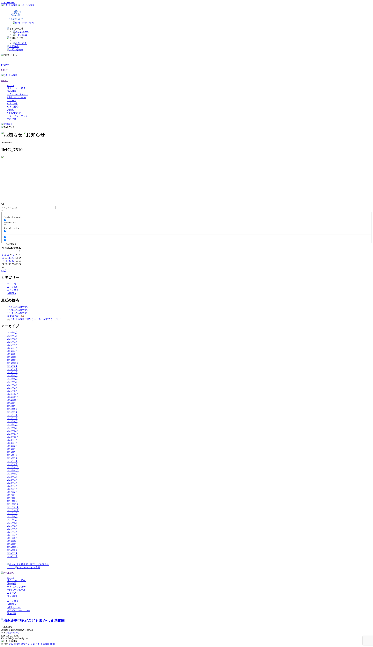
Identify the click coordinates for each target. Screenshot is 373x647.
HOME (10, 85)
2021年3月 (12, 532)
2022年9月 (12, 476)
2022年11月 (13, 470)
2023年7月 (12, 446)
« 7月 (3, 270)
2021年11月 (13, 507)
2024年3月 (12, 421)
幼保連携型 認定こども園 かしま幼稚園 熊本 (32, 644)
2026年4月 (12, 345)
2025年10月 (13, 363)
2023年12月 (13, 430)
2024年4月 (12, 418)
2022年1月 (12, 501)
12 (8, 257)
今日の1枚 (12, 103)
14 (14, 257)
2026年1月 (12, 354)
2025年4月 (12, 381)
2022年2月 (12, 498)
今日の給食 (13, 106)
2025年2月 (12, 388)
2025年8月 (12, 369)
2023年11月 (13, 434)
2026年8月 (12, 332)
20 (11, 261)
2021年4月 (12, 529)
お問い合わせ (14, 113)
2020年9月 (12, 550)
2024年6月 (12, 412)
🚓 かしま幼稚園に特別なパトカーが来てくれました (34, 319)
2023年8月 (12, 443)
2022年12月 (13, 467)
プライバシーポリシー (18, 116)
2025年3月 (12, 384)
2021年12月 (13, 504)
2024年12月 (13, 394)
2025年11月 (13, 360)
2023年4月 (12, 455)
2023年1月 (12, 464)
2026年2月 (12, 351)
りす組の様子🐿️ (15, 316)
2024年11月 (13, 397)
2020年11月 (13, 544)
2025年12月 (13, 357)
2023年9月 (12, 440)
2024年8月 (12, 406)
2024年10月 (13, 400)
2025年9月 (12, 366)
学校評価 (11, 119)
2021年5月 (12, 526)
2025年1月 (12, 391)
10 (3, 257)
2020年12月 (13, 541)
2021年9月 (12, 513)
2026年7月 (12, 335)
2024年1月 (12, 427)
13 (11, 257)
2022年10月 (13, 473)
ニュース (11, 100)
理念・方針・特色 (16, 88)
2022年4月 (12, 492)
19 (8, 261)
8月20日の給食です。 (18, 310)
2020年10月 (13, 547)
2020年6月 (12, 553)
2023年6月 (12, 449)
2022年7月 (12, 483)
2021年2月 (12, 535)
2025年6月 (12, 375)
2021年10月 (13, 510)
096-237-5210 (12, 633)
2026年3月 (12, 348)
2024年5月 (12, 415)
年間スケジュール (16, 97)
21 (14, 261)
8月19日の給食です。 (18, 313)
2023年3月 (12, 458)
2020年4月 (12, 556)
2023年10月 (13, 437)
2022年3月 (12, 495)
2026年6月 (12, 339)
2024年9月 (12, 403)
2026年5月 (12, 342)
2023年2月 (12, 461)
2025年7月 (12, 372)
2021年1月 (12, 538)
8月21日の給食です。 (18, 307)
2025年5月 (12, 378)
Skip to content (8, 2)
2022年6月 (12, 486)
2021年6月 (12, 522)
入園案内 (11, 109)
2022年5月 (12, 489)
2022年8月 (12, 480)
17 (3, 261)
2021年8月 (12, 516)
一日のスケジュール (17, 94)
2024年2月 (12, 424)
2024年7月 (12, 409)
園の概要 (11, 91)
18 (6, 261)
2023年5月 (12, 452)
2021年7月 (12, 519)
